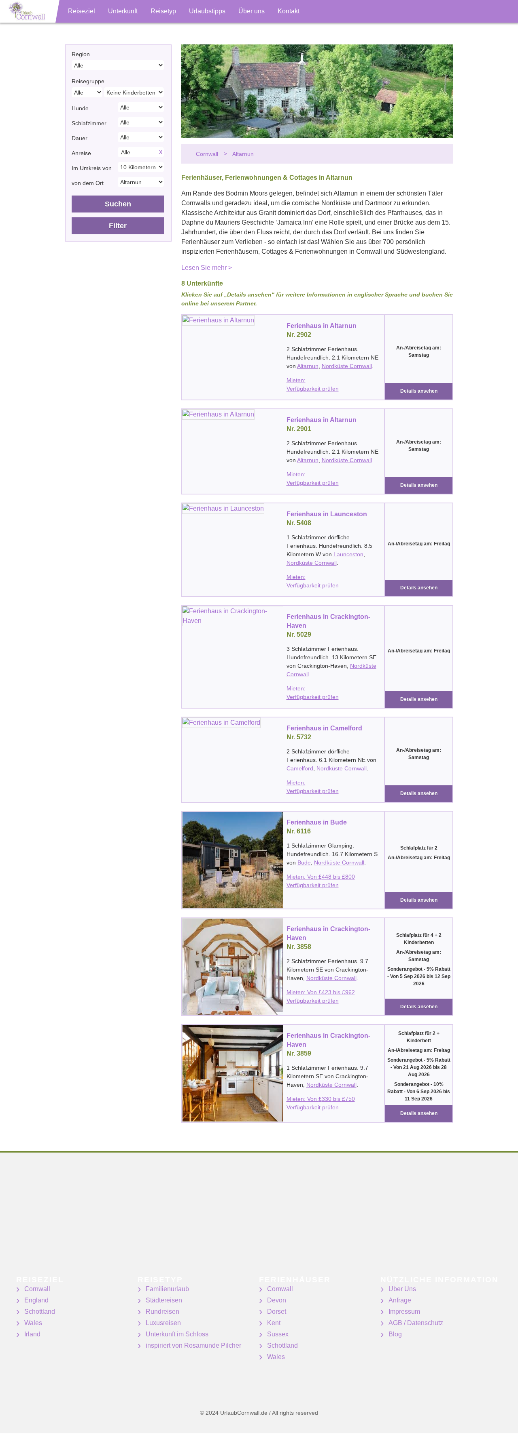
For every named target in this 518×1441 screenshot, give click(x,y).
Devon (276, 1300)
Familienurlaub (167, 1288)
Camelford (300, 768)
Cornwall (37, 1288)
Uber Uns (402, 1288)
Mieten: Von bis (321, 876)
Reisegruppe (88, 81)
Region (81, 54)
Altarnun (307, 366)
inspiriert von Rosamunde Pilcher (193, 1345)
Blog (395, 1334)
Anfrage (399, 1300)
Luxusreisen (163, 1322)
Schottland (39, 1311)
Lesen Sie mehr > (206, 267)
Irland (32, 1334)
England (36, 1300)
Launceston (348, 554)
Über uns (251, 11)
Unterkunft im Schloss (177, 1334)
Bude (304, 862)
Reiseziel (81, 11)
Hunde (80, 108)
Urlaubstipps (207, 11)
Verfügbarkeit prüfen (313, 388)
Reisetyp (163, 11)
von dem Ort (88, 183)
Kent (273, 1322)
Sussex (278, 1334)
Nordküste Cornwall (347, 366)
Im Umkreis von (92, 168)
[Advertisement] (243, 1219)
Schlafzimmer (89, 123)
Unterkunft (123, 11)
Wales (33, 1322)
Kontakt (288, 11)
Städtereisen (164, 1300)
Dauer (79, 138)
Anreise (81, 153)
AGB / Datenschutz (415, 1322)
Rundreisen (162, 1311)
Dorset (276, 1311)
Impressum (404, 1311)
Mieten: (296, 380)
